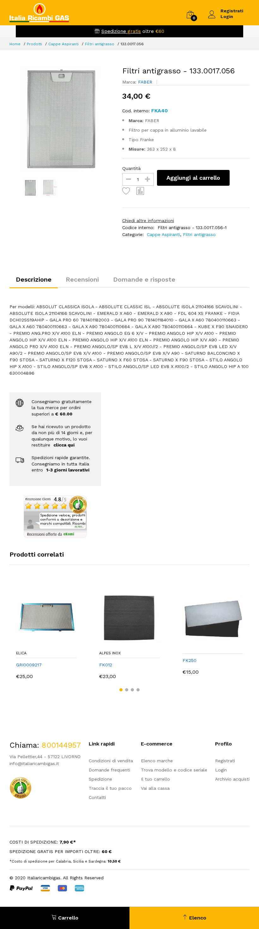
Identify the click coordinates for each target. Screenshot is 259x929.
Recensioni (82, 279)
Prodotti (34, 44)
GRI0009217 (29, 664)
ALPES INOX (110, 653)
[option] (61, 118)
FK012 (105, 664)
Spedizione (100, 779)
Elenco (197, 918)
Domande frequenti (109, 769)
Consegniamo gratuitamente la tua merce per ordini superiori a (62, 407)
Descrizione (33, 279)
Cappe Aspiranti (63, 44)
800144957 (61, 745)
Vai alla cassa (155, 788)
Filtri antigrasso (99, 44)
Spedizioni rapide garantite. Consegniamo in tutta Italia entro (61, 463)
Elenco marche (157, 760)
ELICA (21, 653)
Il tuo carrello (155, 779)
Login (226, 16)
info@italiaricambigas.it (34, 763)
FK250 (189, 660)
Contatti (97, 797)
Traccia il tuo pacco (110, 788)
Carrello (67, 918)
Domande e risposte (144, 279)
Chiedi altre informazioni (148, 220)
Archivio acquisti (232, 779)
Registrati (231, 10)
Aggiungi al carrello (193, 177)
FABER (146, 81)
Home (15, 44)
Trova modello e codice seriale (174, 769)
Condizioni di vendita (111, 760)
